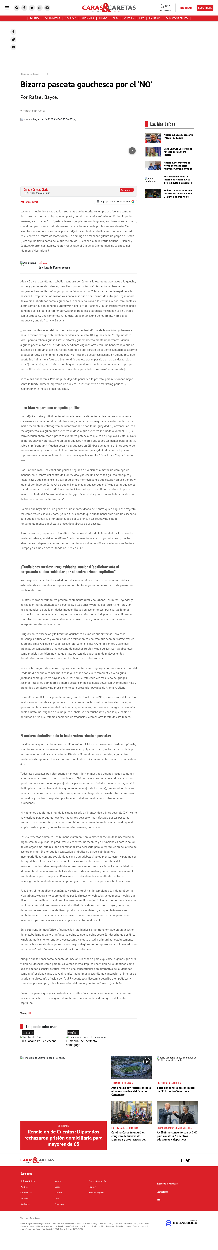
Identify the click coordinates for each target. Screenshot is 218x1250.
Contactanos (162, 1191)
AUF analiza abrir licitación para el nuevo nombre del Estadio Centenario (131, 1091)
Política (35, 18)
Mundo (103, 18)
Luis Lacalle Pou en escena (54, 267)
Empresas (154, 18)
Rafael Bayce (31, 202)
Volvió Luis (73, 1032)
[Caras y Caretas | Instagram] (40, 8)
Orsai (116, 18)
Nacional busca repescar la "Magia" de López (178, 136)
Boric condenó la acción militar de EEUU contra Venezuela (176, 1089)
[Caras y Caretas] (37, 1162)
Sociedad (70, 18)
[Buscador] (17, 8)
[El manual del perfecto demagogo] (86, 1037)
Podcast (92, 1186)
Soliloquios (28, 1032)
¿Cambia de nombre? (122, 1083)
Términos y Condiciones (30, 1218)
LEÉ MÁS (43, 263)
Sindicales (87, 18)
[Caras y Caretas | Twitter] (32, 8)
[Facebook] (13, 32)
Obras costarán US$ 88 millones (174, 1128)
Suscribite (126, 189)
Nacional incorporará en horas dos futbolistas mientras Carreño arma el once (178, 167)
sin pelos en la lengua (169, 1083)
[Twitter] (13, 39)
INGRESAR (186, 7)
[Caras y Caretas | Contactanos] (194, 1160)
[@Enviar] (13, 47)
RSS (158, 1200)
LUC (30, 1013)
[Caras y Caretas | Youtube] (47, 8)
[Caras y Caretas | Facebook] (24, 8)
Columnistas (52, 18)
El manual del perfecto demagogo (81, 1043)
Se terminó (63, 1126)
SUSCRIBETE (205, 7)
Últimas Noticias (28, 1181)
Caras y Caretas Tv (177, 18)
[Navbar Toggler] (9, 8)
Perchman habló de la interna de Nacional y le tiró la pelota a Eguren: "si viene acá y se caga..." (178, 181)
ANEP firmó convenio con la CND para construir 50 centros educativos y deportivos (177, 1136)
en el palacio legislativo (124, 1128)
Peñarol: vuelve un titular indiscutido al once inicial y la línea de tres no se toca (178, 195)
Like (141, 18)
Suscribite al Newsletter (167, 1183)
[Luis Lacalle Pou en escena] (28, 267)
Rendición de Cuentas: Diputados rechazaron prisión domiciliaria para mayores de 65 (63, 1137)
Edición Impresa (96, 1192)
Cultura (129, 18)
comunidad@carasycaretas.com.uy (43, 1226)
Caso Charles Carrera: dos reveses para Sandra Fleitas (178, 151)
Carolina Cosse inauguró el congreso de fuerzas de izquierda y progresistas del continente (128, 1138)
